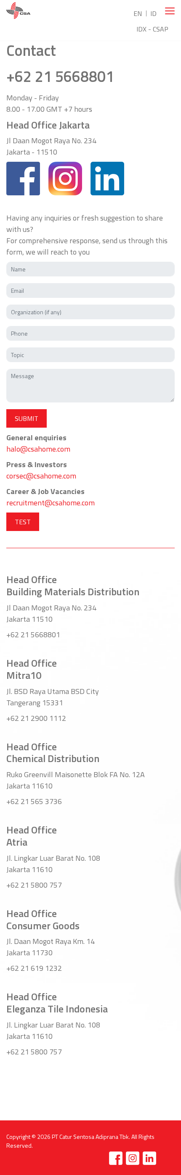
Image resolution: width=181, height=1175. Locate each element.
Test (23, 522)
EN (137, 13)
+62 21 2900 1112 (36, 718)
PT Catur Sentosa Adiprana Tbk (90, 1136)
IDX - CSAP (152, 29)
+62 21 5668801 (60, 76)
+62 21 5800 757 (34, 885)
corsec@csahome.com (41, 475)
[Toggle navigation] (170, 11)
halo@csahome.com (38, 449)
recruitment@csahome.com (50, 502)
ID (153, 13)
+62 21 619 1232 (34, 968)
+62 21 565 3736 (34, 801)
